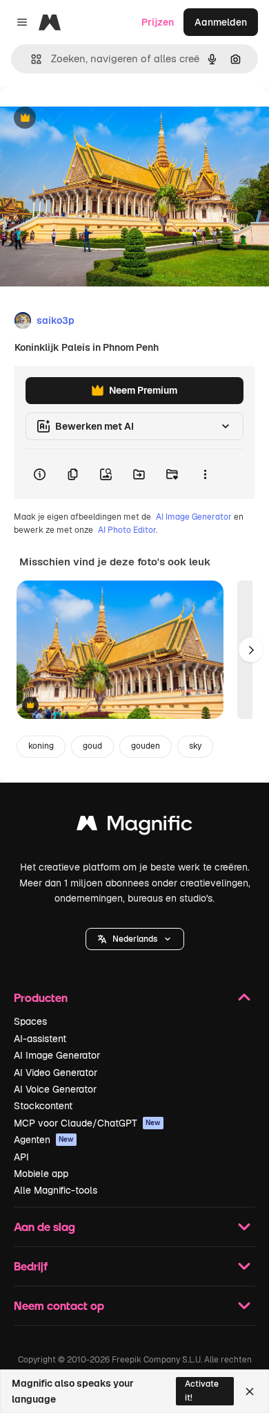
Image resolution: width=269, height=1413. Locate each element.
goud (92, 745)
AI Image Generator (194, 516)
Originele (90, 118)
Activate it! (202, 1390)
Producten (41, 997)
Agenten (44, 1139)
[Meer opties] (205, 474)
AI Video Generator (55, 1072)
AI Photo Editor (127, 530)
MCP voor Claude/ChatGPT (87, 1123)
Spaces (30, 1021)
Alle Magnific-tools (55, 1190)
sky (195, 745)
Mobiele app (41, 1173)
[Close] (249, 1391)
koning (41, 745)
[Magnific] (134, 826)
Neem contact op (59, 1305)
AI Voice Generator (55, 1089)
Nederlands (134, 939)
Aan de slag (44, 1226)
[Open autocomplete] (31, 59)
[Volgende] (251, 650)
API (21, 1157)
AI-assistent (40, 1038)
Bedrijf (31, 1266)
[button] (135, 939)
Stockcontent (43, 1106)
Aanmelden (221, 22)
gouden (145, 745)
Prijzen (157, 22)
